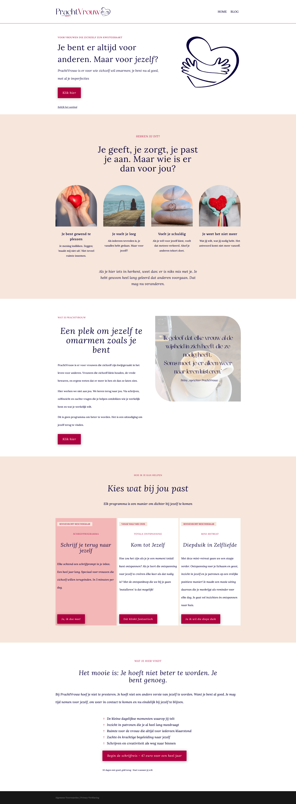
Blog (235, 12)
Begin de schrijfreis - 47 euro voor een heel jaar (144, 756)
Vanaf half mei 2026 (133, 524)
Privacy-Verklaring (89, 797)
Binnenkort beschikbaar (74, 524)
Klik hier (69, 93)
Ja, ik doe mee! (71, 619)
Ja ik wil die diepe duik (201, 619)
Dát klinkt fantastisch (138, 619)
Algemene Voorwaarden (67, 797)
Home (222, 12)
